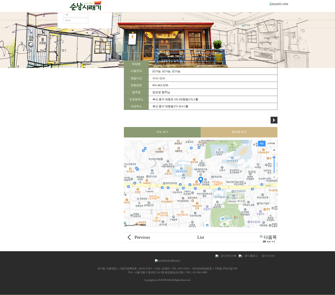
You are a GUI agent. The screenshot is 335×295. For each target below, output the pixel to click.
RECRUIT (236, 6)
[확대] (274, 150)
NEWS (145, 6)
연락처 (67, 20)
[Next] (268, 239)
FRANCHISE (214, 6)
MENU (168, 6)
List (200, 237)
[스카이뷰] (271, 143)
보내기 (97, 17)
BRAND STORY (120, 6)
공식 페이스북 (227, 255)
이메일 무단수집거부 (226, 268)
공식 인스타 (267, 255)
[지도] (262, 143)
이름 (66, 14)
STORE (191, 6)
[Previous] (129, 236)
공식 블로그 (250, 255)
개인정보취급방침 (202, 268)
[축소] (274, 177)
